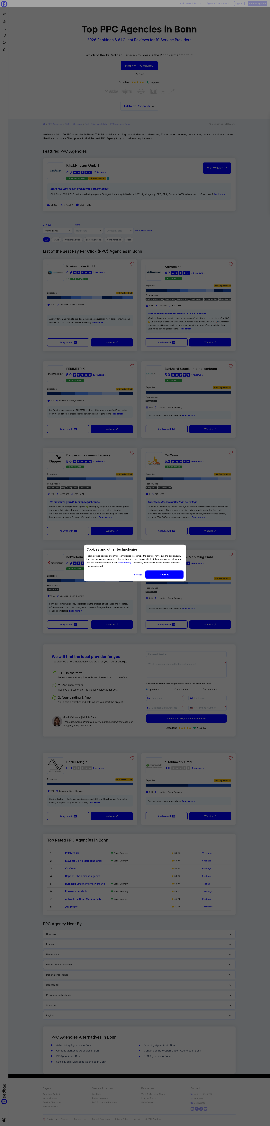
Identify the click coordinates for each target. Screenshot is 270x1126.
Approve (164, 574)
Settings (138, 574)
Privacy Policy (124, 562)
